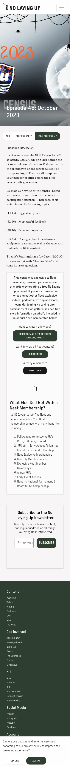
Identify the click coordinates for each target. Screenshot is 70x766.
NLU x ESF (11, 647)
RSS (8, 687)
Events (10, 651)
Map (9, 620)
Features (11, 611)
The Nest (11, 625)
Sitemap (11, 683)
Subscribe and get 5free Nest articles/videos (35, 336)
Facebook (11, 727)
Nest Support (13, 692)
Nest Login (35, 370)
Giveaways (12, 665)
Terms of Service (15, 696)
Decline (15, 761)
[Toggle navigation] (61, 7)
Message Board (14, 642)
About (10, 678)
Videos (10, 602)
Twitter (10, 714)
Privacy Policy (13, 700)
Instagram (12, 718)
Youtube (11, 723)
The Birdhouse (14, 656)
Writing (10, 607)
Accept (36, 761)
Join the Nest (35, 354)
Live (9, 616)
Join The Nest (13, 638)
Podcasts (11, 598)
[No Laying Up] (22, 7)
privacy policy (32, 746)
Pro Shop (11, 660)
